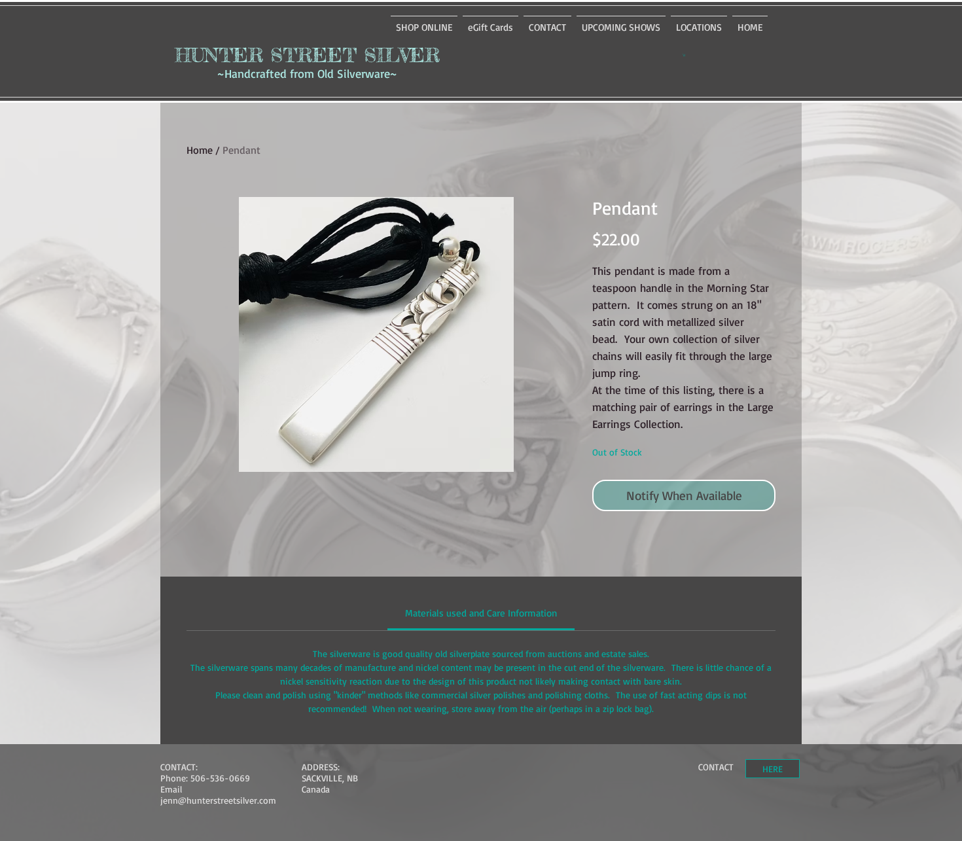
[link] (481, 613)
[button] (684, 55)
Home (200, 149)
